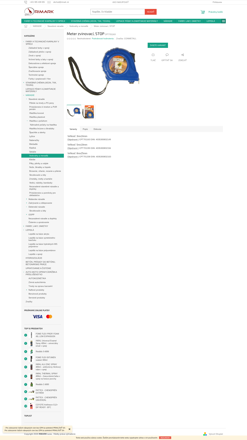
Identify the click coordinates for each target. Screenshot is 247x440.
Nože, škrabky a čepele (40, 167)
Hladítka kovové (36, 113)
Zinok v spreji (35, 55)
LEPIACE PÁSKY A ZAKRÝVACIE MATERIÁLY (41, 90)
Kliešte (32, 159)
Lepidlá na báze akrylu (39, 234)
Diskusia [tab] (97, 129)
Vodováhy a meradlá (38, 155)
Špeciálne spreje (36, 67)
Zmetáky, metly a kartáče (40, 179)
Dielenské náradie (37, 207)
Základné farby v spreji (39, 48)
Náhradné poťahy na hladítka (43, 125)
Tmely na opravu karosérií (40, 286)
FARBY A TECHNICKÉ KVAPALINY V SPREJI (42, 42)
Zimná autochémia (37, 282)
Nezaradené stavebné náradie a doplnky (44, 187)
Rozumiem (165, 438)
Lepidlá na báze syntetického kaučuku (42, 239)
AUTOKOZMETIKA (37, 278)
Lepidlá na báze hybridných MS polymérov (43, 245)
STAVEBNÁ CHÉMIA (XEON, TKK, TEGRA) (41, 83)
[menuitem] (44, 21)
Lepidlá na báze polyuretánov (42, 250)
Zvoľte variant (158, 45)
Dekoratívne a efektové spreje (42, 63)
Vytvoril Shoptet (216, 434)
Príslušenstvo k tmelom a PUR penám (43, 108)
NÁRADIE (30, 95)
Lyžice (32, 136)
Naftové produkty (36, 290)
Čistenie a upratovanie (39, 222)
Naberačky (34, 140)
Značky (29, 301)
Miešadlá (33, 144)
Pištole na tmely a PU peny (41, 103)
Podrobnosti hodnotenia (103, 38)
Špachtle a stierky (37, 132)
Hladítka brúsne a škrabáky (41, 128)
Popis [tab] (85, 129)
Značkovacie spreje (37, 71)
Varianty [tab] (73, 129)
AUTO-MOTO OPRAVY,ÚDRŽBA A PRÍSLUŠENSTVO (41, 273)
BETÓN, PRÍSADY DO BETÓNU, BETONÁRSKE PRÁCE (41, 263)
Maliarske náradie (37, 199)
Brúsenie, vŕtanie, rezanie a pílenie (45, 171)
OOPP (31, 214)
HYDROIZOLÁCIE (34, 258)
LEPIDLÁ (30, 230)
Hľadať (150, 12)
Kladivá (32, 148)
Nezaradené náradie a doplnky (43, 218)
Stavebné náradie (37, 99)
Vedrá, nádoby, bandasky (40, 183)
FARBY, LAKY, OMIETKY (37, 226)
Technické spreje (36, 75)
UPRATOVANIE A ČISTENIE (38, 268)
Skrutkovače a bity (37, 175)
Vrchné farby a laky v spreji (41, 59)
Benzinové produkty (38, 294)
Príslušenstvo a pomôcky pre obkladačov (42, 194)
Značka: (126, 38)
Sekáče (32, 152)
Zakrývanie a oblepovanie (40, 203)
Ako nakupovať (120, 2)
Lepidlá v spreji (35, 254)
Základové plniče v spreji (40, 52)
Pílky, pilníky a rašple (38, 163)
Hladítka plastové (37, 117)
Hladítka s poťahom (38, 121)
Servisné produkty (37, 298)
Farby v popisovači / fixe (40, 79)
